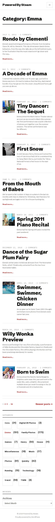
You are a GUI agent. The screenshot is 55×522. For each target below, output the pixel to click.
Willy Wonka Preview (18, 336)
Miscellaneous (12, 451)
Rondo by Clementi (25, 39)
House (40, 442)
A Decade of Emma (25, 74)
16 (12, 404)
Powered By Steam (17, 5)
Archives (7, 498)
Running (9, 470)
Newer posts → (44, 404)
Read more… (8, 59)
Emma (8, 432)
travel (8, 480)
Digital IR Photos (27, 423)
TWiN (23, 480)
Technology (28, 470)
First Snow (30, 149)
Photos (8, 461)
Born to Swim (33, 372)
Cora (7, 423)
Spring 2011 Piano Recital (33, 221)
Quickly (25, 461)
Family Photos (28, 432)
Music (32, 451)
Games (8, 442)
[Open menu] (49, 5)
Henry (24, 442)
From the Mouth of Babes (22, 186)
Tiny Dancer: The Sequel (32, 108)
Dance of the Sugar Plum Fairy (25, 254)
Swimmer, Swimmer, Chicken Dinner (29, 296)
